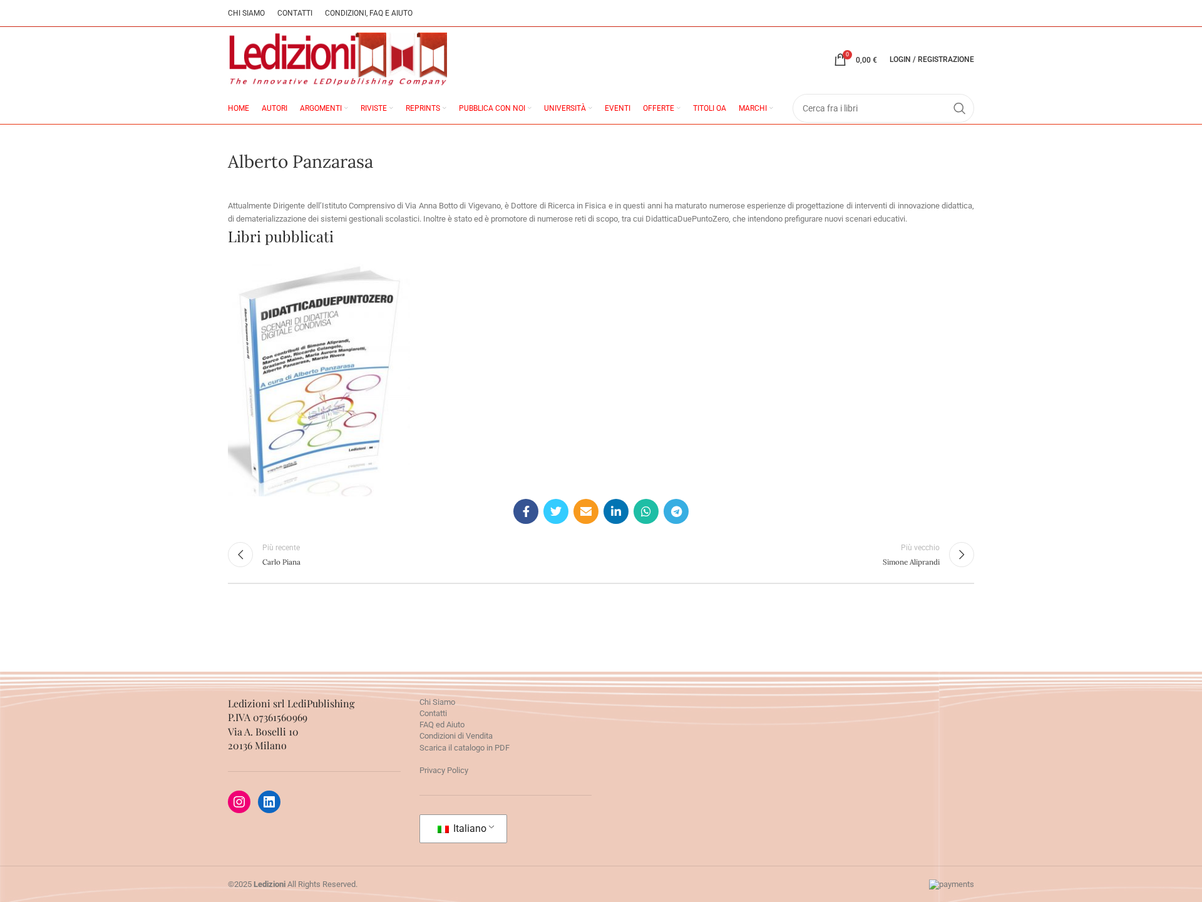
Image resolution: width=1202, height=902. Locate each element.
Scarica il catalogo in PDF (464, 747)
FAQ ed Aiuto (442, 724)
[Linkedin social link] (616, 511)
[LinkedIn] (269, 802)
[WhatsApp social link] (646, 511)
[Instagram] (239, 802)
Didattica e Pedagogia (342, 368)
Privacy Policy (443, 770)
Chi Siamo (437, 702)
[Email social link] (585, 511)
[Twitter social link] (555, 511)
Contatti (433, 713)
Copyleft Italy (279, 368)
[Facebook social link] (525, 511)
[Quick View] (295, 432)
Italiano (468, 828)
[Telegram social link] (676, 511)
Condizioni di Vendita (456, 736)
